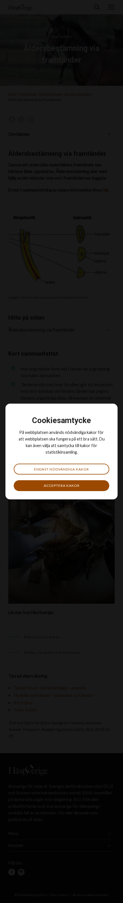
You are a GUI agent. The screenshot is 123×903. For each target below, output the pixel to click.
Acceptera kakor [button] (62, 485)
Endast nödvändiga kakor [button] (61, 469)
